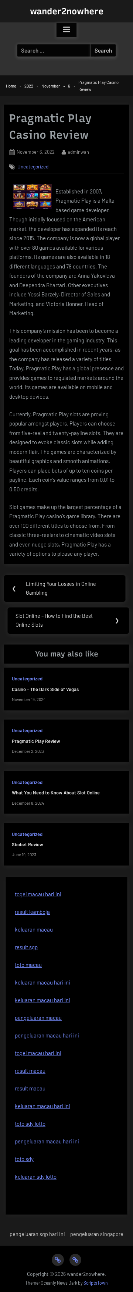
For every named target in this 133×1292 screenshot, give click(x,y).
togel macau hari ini (38, 894)
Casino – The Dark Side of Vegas (45, 689)
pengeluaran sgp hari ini (37, 1234)
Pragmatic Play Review (36, 741)
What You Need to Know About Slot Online (56, 793)
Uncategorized (32, 166)
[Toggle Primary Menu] (66, 29)
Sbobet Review (27, 844)
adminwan (78, 152)
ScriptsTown (95, 1282)
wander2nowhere (66, 11)
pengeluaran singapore (96, 1234)
